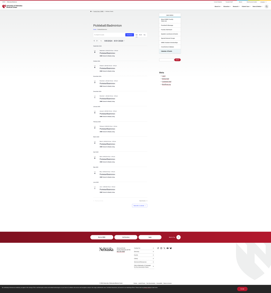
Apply (150, 237)
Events (94, 29)
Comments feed (166, 81)
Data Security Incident (252, 2)
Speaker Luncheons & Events (169, 34)
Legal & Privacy (141, 283)
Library (136, 258)
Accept (242, 289)
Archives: (109, 11)
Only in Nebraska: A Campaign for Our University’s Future (142, 266)
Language (262, 2)
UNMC (3, 2)
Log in (163, 76)
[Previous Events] (94, 41)
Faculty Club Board (166, 29)
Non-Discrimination (151, 283)
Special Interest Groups (168, 38)
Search (177, 59)
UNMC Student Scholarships (169, 42)
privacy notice (147, 287)
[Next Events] (97, 41)
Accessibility (159, 283)
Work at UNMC (101, 237)
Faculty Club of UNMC (98, 11)
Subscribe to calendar (139, 205)
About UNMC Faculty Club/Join (167, 20)
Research (235, 6)
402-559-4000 (121, 251)
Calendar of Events (166, 51)
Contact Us (137, 248)
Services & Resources (140, 262)
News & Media (257, 6)
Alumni (240, 2)
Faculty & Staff (229, 2)
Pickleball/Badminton (107, 53)
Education (226, 6)
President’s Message (167, 25)
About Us (217, 6)
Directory (136, 251)
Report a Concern (167, 283)
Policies (135, 283)
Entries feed (165, 78)
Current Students (218, 2)
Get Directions (126, 237)
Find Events (130, 34)
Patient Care (245, 6)
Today (101, 40)
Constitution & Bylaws (167, 47)
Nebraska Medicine (12, 2)
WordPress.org (166, 84)
